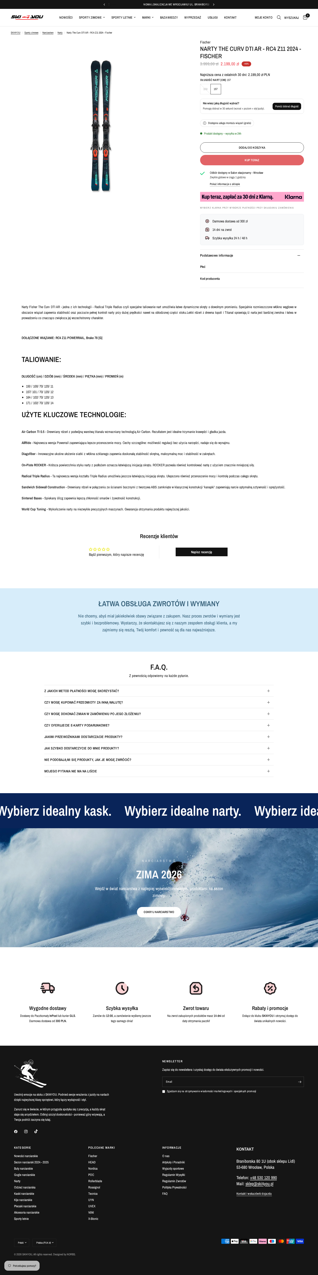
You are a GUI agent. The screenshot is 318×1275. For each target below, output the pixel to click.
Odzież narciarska (24, 1187)
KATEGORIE (22, 1147)
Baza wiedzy (169, 17)
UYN (91, 1200)
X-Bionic (93, 1218)
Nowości (65, 17)
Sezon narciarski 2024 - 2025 (31, 1162)
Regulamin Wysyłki (173, 1174)
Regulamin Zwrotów (174, 1181)
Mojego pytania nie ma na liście (70, 771)
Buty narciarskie (23, 1168)
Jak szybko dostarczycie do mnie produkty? (81, 748)
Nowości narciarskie (26, 1156)
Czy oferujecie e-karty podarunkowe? (76, 725)
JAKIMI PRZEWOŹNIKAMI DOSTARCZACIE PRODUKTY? (83, 736)
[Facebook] (19, 1131)
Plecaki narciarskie (25, 1206)
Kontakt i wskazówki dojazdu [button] (254, 1193)
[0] (304, 17)
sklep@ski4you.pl (259, 1184)
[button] (159, 912)
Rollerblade (95, 1181)
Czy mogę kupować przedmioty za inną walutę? (83, 702)
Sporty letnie (121, 17)
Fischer (205, 42)
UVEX (91, 1206)
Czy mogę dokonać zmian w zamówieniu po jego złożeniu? (92, 713)
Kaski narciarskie (24, 1193)
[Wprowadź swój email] (299, 1082)
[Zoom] (178, 48)
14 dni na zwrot (222, 229)
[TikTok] (39, 1131)
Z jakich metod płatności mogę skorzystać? (81, 690)
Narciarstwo (47, 32)
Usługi (213, 17)
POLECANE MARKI (101, 1147)
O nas (165, 1156)
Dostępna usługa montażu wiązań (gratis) (229, 123)
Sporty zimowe (90, 17)
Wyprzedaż (192, 17)
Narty (60, 32)
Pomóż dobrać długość (287, 106)
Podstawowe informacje (216, 255)
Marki (146, 17)
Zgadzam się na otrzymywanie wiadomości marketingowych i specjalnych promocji (211, 1091)
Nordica (93, 1168)
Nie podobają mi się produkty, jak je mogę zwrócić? (87, 759)
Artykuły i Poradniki (173, 1162)
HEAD (92, 1162)
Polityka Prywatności (174, 1187)
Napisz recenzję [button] (201, 552)
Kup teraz (252, 160)
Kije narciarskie (23, 1200)
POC (91, 1174)
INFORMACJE (171, 1147)
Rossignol (94, 1187)
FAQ (165, 1193)
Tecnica (93, 1193)
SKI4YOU (15, 32)
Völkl (91, 1212)
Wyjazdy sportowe (173, 1168)
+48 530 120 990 (263, 1177)
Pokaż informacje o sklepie (225, 184)
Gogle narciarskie (24, 1174)
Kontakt (230, 17)
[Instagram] (29, 1131)
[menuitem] (66, 17)
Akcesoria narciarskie (26, 1212)
